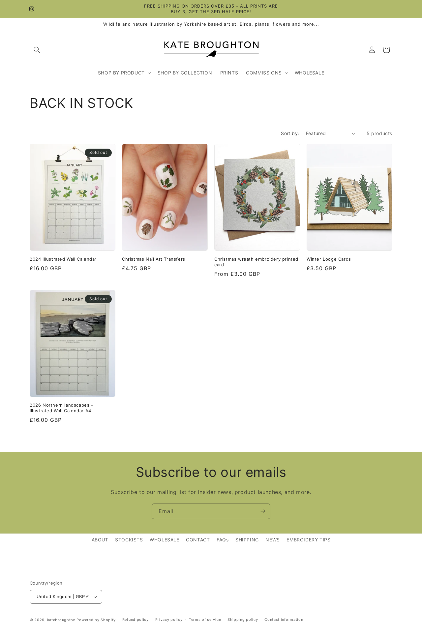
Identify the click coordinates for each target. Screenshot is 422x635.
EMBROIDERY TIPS (308, 539)
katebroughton (61, 620)
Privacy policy (169, 619)
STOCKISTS (129, 539)
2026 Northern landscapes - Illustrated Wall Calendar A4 (61, 407)
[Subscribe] (263, 511)
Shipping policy (242, 619)
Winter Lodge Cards (329, 259)
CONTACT (198, 539)
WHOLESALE (164, 539)
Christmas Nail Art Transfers (153, 259)
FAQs (222, 539)
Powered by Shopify (96, 620)
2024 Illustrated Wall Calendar (63, 259)
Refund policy (135, 619)
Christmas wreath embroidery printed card (256, 261)
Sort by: (290, 133)
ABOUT (100, 539)
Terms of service (205, 619)
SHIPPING (247, 539)
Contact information (283, 619)
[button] (37, 50)
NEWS (272, 539)
